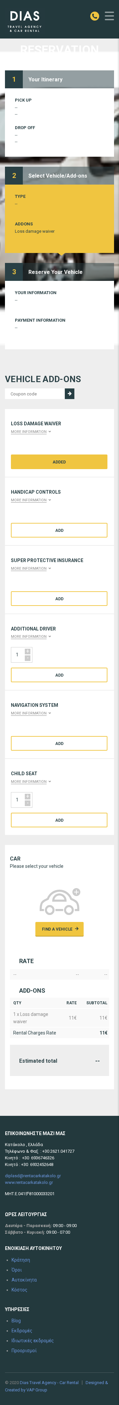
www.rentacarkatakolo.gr (29, 1182)
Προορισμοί (24, 1350)
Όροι (17, 1270)
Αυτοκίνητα (24, 1279)
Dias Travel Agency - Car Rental (49, 1382)
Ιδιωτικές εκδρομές (33, 1340)
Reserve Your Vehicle (55, 272)
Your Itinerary (45, 79)
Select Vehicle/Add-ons (57, 176)
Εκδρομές (22, 1330)
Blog (16, 1320)
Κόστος (19, 1289)
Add (59, 530)
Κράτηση (21, 1260)
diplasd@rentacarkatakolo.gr (33, 1175)
